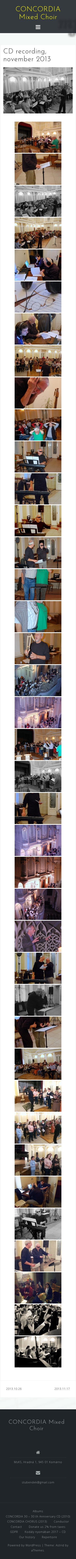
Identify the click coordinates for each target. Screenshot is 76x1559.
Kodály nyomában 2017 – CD (45, 1532)
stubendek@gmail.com (38, 1482)
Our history (27, 1537)
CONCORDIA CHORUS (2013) (27, 1521)
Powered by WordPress (24, 1545)
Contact (16, 1527)
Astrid (60, 1545)
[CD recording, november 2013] (38, 90)
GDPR (14, 1532)
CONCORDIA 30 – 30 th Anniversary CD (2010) (38, 1516)
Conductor (61, 1521)
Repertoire (49, 1537)
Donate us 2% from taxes (47, 1527)
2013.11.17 (62, 1389)
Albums (38, 1511)
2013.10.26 (14, 1389)
